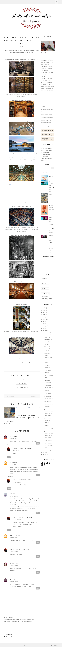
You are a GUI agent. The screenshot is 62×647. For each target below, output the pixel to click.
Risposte (10, 444)
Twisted (46, 362)
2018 (44, 323)
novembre (47, 335)
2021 (44, 317)
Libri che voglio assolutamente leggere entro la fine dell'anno (51, 241)
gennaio (46, 450)
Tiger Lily (46, 425)
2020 (44, 319)
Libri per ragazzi (45, 291)
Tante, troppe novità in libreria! (47, 420)
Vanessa (12, 579)
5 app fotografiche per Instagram (9, 421)
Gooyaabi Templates (27, 645)
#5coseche (44, 278)
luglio (45, 344)
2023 (44, 312)
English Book (45, 288)
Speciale (26, 387)
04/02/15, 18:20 (17, 519)
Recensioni (44, 298)
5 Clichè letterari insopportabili (21, 416)
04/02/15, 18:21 (13, 551)
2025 (44, 308)
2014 (44, 452)
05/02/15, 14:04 (14, 581)
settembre (47, 339)
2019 (44, 321)
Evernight (46, 390)
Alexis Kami (14, 436)
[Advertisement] (47, 492)
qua (32, 52)
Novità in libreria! (48, 440)
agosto (46, 342)
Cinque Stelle (45, 283)
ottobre (46, 337)
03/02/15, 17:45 (13, 438)
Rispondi (37, 443)
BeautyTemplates (11, 645)
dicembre (46, 332)
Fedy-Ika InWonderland (18, 563)
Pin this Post (23, 383)
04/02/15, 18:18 (16, 482)
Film (42, 103)
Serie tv (43, 100)
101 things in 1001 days (47, 117)
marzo (46, 353)
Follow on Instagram (45, 139)
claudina (13, 494)
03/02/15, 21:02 (14, 496)
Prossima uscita (45, 296)
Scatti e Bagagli (15, 535)
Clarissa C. (13, 462)
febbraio (46, 355)
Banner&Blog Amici (46, 114)
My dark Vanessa (51, 206)
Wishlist (43, 106)
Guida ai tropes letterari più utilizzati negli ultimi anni (51, 181)
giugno (46, 346)
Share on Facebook (14, 380)
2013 (44, 454)
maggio (46, 348)
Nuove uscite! (47, 393)
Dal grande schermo (46, 286)
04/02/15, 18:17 (16, 450)
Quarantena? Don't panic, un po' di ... (33, 417)
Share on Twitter (30, 380)
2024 (44, 310)
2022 (44, 314)
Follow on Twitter (47, 130)
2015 (44, 330)
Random (21, 387)
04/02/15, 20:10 (14, 565)
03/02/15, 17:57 (13, 464)
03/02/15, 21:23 (14, 537)
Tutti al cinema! (48, 401)
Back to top (54, 645)
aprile (45, 351)
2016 (44, 328)
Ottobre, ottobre (51, 195)
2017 (44, 326)
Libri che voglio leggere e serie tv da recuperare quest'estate (51, 224)
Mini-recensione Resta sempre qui (48, 445)
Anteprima (44, 280)
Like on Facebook (47, 134)
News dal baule (45, 293)
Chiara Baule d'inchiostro (22, 448)
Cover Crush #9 (48, 428)
